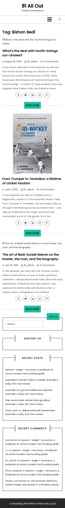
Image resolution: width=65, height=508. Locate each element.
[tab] (49, 19)
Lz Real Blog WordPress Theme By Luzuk (33, 503)
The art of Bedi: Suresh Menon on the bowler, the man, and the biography (30, 256)
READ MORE (33, 106)
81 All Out (32, 6)
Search (53, 316)
